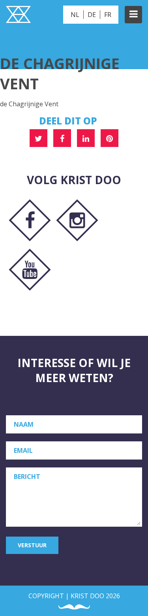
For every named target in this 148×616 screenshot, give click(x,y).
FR (107, 14)
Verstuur (32, 545)
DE (92, 14)
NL (75, 14)
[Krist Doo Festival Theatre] (18, 15)
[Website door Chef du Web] (74, 607)
